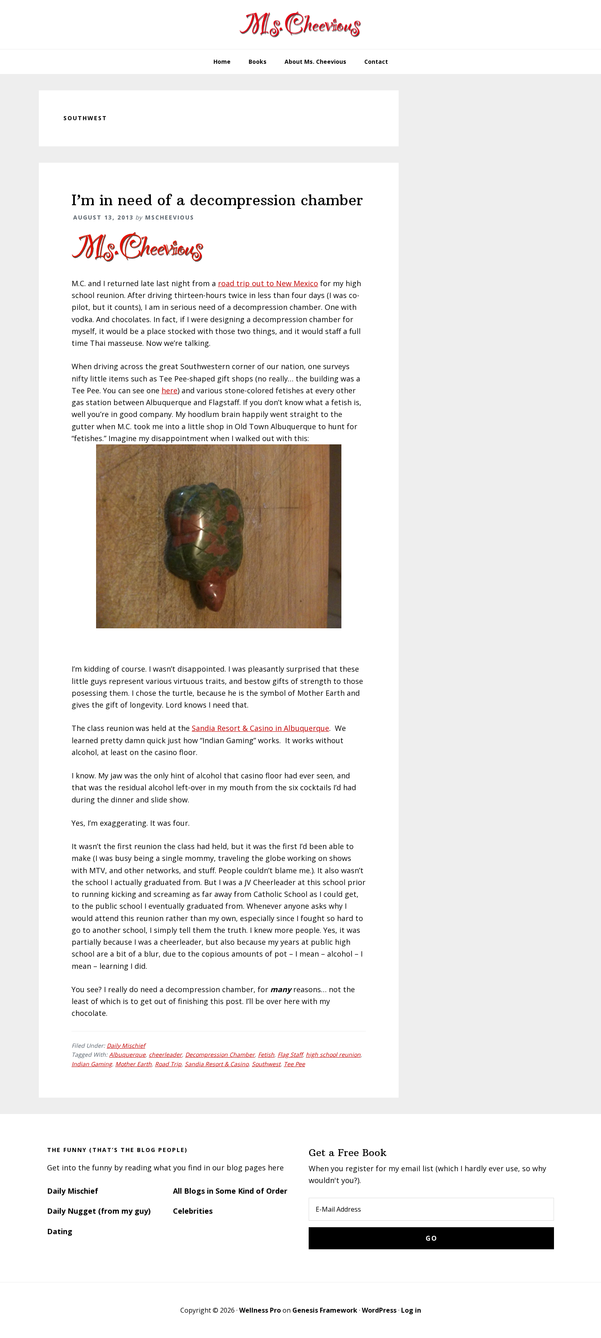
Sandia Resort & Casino (217, 1064)
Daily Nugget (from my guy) (98, 1211)
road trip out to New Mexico (268, 283)
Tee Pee (294, 1064)
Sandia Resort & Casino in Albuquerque (260, 728)
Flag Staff (290, 1054)
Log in (411, 1310)
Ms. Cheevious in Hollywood (300, 24)
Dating (59, 1231)
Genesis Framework (324, 1310)
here (169, 390)
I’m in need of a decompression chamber (217, 200)
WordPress (379, 1310)
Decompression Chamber (220, 1054)
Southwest (266, 1064)
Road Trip (168, 1064)
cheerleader (165, 1054)
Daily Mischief (126, 1045)
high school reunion (333, 1054)
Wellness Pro (260, 1310)
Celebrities (193, 1211)
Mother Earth (133, 1064)
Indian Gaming (92, 1064)
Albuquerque (127, 1054)
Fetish (266, 1054)
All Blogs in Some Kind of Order (230, 1191)
